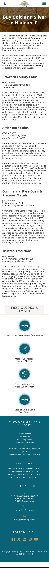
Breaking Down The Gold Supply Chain (24, 385)
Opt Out (24, 451)
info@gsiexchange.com (24, 519)
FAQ (24, 445)
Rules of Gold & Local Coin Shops (24, 411)
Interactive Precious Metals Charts (24, 360)
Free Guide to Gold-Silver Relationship (24, 468)
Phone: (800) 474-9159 (25, 510)
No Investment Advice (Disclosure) (24, 454)
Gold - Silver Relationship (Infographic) (24, 335)
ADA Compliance (24, 439)
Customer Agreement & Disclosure (24, 448)
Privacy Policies (24, 433)
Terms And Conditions (24, 442)
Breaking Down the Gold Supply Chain (24, 474)
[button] (13, 539)
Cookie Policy (24, 436)
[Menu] (44, 4)
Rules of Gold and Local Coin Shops (24, 477)
